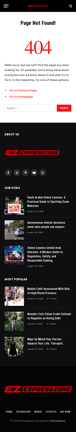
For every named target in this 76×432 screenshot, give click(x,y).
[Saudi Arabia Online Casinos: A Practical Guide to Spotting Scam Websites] (14, 204)
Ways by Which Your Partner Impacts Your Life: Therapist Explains (45, 343)
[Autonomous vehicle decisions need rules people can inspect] (14, 230)
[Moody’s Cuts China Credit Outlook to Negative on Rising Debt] (14, 321)
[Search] (70, 6)
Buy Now (65, 411)
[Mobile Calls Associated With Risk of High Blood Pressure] (14, 296)
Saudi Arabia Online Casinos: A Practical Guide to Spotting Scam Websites (48, 202)
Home (9, 411)
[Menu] (6, 6)
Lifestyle (51, 411)
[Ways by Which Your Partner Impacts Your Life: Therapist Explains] (14, 346)
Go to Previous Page (23, 90)
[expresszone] (38, 6)
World (38, 411)
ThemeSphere (57, 420)
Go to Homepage (21, 96)
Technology (23, 411)
